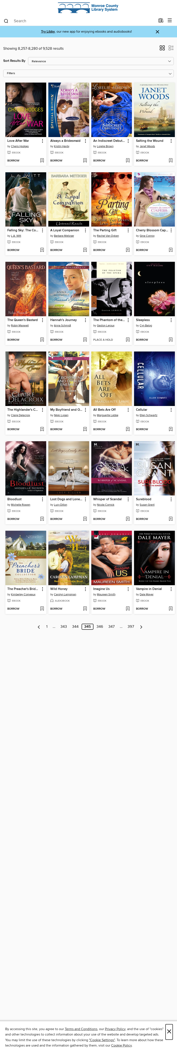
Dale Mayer (146, 594)
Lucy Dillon (60, 505)
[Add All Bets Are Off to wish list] (127, 429)
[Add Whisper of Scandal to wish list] (127, 519)
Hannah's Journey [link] (63, 320)
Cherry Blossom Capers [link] (152, 230)
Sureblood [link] (143, 499)
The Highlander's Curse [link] (23, 410)
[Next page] (141, 626)
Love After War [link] (18, 141)
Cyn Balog (146, 325)
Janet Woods (147, 146)
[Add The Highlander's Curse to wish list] (42, 429)
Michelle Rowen (20, 505)
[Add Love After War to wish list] (42, 161)
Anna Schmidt (62, 325)
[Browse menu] (170, 21)
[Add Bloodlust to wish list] (42, 519)
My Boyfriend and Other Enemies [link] (66, 410)
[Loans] (161, 21)
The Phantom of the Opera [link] (109, 320)
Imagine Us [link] (101, 589)
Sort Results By (14, 61)
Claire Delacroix (20, 415)
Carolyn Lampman (65, 594)
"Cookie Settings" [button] (102, 1040)
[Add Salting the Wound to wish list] (170, 161)
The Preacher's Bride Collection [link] (23, 589)
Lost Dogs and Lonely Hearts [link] (66, 499)
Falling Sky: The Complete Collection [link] (23, 230)
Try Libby (48, 31)
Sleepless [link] (143, 320)
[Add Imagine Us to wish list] (127, 609)
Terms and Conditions (81, 1029)
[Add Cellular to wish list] (170, 429)
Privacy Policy (115, 1029)
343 (63, 626)
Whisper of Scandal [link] (107, 499)
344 (75, 626)
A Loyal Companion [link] (64, 230)
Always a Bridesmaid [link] (65, 141)
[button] (162, 49)
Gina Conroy (147, 236)
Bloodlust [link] (14, 499)
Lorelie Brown (105, 146)
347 (111, 626)
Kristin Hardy (61, 146)
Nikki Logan (61, 415)
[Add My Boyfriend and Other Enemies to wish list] (85, 429)
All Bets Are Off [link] (104, 410)
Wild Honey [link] (59, 589)
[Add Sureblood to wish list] (170, 519)
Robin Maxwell (20, 325)
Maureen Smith (106, 594)
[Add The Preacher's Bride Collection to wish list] (42, 609)
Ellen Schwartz (148, 415)
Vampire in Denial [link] (149, 589)
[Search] (6, 20)
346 (99, 626)
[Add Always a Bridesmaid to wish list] (85, 161)
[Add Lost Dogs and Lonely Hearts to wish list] (85, 519)
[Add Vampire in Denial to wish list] (170, 609)
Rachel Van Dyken (108, 236)
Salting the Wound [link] (149, 141)
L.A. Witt (16, 236)
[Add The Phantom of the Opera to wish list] (127, 340)
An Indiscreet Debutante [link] (109, 141)
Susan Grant (147, 505)
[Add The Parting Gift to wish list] (127, 250)
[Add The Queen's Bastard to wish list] (42, 340)
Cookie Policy (121, 1045)
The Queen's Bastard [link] (22, 320)
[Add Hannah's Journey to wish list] (85, 340)
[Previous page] (39, 626)
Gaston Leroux (105, 325)
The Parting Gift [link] (105, 230)
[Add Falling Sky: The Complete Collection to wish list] (42, 250)
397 (131, 626)
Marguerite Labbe (107, 415)
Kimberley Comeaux (23, 594)
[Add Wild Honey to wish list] (85, 609)
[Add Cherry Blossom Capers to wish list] (170, 250)
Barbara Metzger (64, 236)
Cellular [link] (141, 410)
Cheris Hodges (20, 146)
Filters (11, 73)
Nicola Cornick (105, 505)
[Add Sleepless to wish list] (170, 340)
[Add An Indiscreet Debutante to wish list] (127, 161)
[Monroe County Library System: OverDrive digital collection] (88, 7)
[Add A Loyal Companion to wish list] (85, 250)
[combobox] (79, 21)
